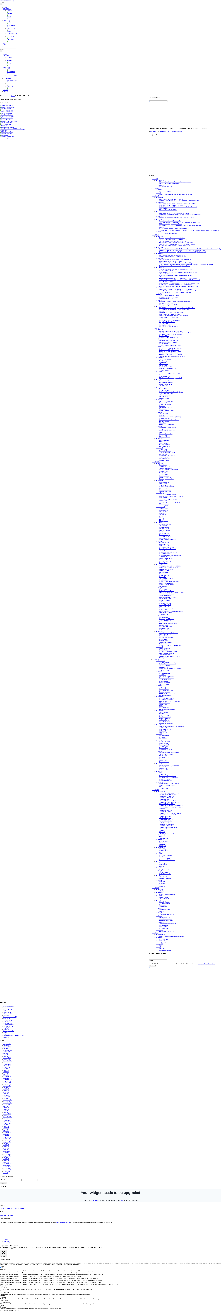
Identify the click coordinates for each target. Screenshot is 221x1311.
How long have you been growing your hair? (171, 592)
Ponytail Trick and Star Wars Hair (168, 469)
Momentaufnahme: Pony (166, 434)
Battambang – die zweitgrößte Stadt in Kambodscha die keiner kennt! (178, 207)
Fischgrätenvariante (164, 673)
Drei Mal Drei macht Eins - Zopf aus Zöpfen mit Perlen (174, 266)
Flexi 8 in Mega (163, 769)
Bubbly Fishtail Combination (167, 430)
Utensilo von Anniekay (165, 642)
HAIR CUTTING (12, 40)
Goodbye (161, 519)
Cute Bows (162, 713)
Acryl (160, 852)
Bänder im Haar (163, 743)
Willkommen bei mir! (165, 614)
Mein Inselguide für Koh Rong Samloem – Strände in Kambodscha (177, 203)
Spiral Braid (162, 516)
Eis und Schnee (163, 443)
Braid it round (163, 483)
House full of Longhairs (165, 407)
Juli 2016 (5, 1087)
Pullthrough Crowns (164, 538)
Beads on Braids (163, 511)
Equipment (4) (7, 1012)
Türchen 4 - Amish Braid (166, 829)
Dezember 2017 (7, 1061)
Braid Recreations (164, 606)
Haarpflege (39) (7, 1023)
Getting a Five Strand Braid (166, 424)
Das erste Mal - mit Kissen (166, 676)
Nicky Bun (162, 886)
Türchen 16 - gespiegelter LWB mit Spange (171, 805)
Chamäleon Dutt (163, 877)
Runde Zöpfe (163, 704)
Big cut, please (163, 365)
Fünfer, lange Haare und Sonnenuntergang (170, 611)
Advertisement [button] (4, 1300)
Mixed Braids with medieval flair (168, 281)
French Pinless (163, 639)
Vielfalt (161, 706)
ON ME (9, 22)
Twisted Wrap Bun (164, 903)
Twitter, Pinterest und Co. (166, 754)
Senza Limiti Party (164, 390)
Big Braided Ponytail (165, 586)
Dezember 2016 (7, 1079)
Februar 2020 (7, 1045)
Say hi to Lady (163, 454)
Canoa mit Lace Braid (165, 605)
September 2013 (7, 1140)
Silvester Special (163, 788)
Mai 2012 (6, 1160)
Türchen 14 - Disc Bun (165, 810)
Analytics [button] (2, 1295)
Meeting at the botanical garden (167, 518)
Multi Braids (162, 731)
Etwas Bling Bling (164, 707)
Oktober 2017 (7, 1064)
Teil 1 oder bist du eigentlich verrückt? (169, 502)
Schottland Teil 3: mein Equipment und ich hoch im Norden (175, 275)
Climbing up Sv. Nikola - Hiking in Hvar (170, 354)
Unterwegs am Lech (164, 692)
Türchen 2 (162, 832)
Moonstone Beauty (164, 600)
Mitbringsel (162, 846)
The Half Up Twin (164, 273)
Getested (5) (6, 1018)
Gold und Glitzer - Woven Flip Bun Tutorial (171, 807)
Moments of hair (163, 471)
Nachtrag (161, 857)
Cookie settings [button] (4, 1249)
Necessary (5, 1268)
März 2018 (6, 1056)
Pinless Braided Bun (164, 869)
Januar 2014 (6, 1134)
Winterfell (162, 808)
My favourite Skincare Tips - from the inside (171, 334)
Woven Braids (163, 449)
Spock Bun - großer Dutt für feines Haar (170, 221)
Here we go (162, 863)
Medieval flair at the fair (165, 384)
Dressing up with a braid (166, 583)
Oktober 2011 (7, 1168)
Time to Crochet (163, 457)
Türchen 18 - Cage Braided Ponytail (169, 802)
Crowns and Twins (164, 446)
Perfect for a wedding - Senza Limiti (169, 350)
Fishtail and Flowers (164, 575)
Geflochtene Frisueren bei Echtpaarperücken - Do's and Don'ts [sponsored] (179, 280)
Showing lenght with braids (166, 594)
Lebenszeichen (163, 738)
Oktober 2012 (7, 1154)
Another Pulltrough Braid (166, 578)
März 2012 (6, 1162)
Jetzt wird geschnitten (165, 620)
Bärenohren (162, 423)
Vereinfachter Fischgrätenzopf (167, 923)
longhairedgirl (163, 131)
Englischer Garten (164, 513)
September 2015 (7, 1103)
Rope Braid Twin (164, 208)
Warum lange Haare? (165, 595)
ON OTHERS (11, 25)
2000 (160, 773)
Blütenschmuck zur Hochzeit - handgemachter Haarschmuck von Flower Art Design (182, 250)
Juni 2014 (6, 1126)
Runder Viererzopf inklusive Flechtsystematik (171, 936)
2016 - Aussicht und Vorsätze (167, 452)
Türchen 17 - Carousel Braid (167, 804)
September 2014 (7, 1121)
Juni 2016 (6, 1089)
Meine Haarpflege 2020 (165, 186)
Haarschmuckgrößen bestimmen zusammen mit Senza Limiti (175, 194)
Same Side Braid (164, 488)
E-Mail (151, 960)
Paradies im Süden (164, 482)
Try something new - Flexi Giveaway (169, 373)
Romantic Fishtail (164, 460)
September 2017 (7, 1065)
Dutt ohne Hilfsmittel (165, 634)
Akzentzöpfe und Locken (166, 723)
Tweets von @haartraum (6, 1215)
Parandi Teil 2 (163, 760)
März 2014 (6, 1131)
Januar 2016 (6, 1096)
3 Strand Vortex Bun (165, 898)
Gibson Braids (163, 402)
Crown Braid (163, 441)
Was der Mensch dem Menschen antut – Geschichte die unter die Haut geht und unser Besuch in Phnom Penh (189, 230)
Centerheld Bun (163, 838)
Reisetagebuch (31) (8, 1031)
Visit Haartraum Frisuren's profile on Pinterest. (12, 1208)
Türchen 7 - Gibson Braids (166, 824)
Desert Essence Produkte (166, 699)
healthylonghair (172, 131)
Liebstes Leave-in (164, 735)
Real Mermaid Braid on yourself (168, 342)
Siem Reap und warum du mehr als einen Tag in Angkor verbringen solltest (179, 222)
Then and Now (163, 413)
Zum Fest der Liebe (164, 466)
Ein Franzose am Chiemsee (166, 303)
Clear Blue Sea (163, 364)
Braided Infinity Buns (165, 878)
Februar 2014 (7, 1132)
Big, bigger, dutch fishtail (166, 569)
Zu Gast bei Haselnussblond (167, 709)
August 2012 (7, 1156)
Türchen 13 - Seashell (165, 811)
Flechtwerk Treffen (164, 757)
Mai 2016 (6, 1090)
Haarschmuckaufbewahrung (167, 678)
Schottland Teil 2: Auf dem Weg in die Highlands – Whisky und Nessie (178, 286)
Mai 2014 (6, 1128)
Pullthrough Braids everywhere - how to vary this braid (174, 309)
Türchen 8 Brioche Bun (165, 821)
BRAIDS (9, 13)
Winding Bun (163, 906)
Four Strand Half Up (165, 561)
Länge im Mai (163, 589)
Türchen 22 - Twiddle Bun (166, 796)
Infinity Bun (162, 905)
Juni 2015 (6, 1107)
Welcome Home (163, 505)
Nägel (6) (6, 1028)
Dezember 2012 (7, 1152)
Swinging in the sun (164, 572)
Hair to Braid (163, 465)
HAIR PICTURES (12, 28)
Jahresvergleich (163, 746)
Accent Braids (163, 727)
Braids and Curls (164, 667)
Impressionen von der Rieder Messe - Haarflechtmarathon (175, 259)
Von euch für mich (164, 687)
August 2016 (7, 1086)
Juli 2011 (5, 1173)
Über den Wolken (164, 684)
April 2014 (6, 1129)
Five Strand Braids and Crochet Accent (170, 555)
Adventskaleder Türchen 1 (166, 833)
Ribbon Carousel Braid (165, 546)
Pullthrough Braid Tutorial (166, 547)
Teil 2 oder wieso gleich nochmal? (168, 499)
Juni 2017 (6, 1070)
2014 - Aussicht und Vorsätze (167, 785)
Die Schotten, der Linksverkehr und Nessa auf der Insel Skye (176, 263)
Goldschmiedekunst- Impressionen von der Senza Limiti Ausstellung (178, 278)
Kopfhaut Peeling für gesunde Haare (169, 183)
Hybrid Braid (163, 435)
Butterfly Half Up (164, 570)
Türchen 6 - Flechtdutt (165, 825)
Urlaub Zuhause (163, 712)
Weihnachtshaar (163, 474)
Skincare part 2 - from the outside (168, 326)
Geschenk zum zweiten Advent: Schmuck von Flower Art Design (177, 244)
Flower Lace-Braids (164, 741)
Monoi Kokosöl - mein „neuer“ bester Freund (171, 496)
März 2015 (6, 1112)
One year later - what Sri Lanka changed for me (172, 356)
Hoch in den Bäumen (165, 374)
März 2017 (6, 1075)
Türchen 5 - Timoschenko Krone (168, 827)
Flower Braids (163, 560)
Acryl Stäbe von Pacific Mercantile (168, 633)
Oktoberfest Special (164, 703)
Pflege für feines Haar (165, 524)
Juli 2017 (5, 1068)
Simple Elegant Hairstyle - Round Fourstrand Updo (173, 228)
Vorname (151, 957)
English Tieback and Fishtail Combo (169, 420)
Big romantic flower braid (166, 401)
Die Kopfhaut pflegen (165, 695)
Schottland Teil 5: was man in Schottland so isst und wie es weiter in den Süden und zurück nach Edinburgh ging (190, 249)
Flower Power (163, 759)
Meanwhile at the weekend (166, 584)
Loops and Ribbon (164, 528)
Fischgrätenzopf (163, 925)
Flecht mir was (163, 409)
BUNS (9, 17)
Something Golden (164, 858)
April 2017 (6, 1073)
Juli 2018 (5, 1053)
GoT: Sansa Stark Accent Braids (168, 623)
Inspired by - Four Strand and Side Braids (170, 337)
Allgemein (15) (7, 1007)
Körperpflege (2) (8, 1026)
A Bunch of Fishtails (165, 404)
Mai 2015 (6, 1109)
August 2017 (7, 1067)
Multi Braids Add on (165, 729)
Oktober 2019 (7, 1047)
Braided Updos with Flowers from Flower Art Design (174, 213)
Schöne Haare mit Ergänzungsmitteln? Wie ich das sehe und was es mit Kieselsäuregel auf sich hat (186, 264)
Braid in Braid (163, 732)
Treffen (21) (6, 1032)
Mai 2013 (6, 1146)
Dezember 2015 (7, 1098)
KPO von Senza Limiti (165, 626)
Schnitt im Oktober (164, 682)
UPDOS (9, 10)
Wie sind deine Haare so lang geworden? (170, 378)
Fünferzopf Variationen (165, 855)
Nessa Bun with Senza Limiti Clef (168, 340)
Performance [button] (3, 1291)
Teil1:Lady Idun (163, 650)
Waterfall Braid (163, 323)
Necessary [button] (3, 1266)
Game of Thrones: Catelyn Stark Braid (169, 701)
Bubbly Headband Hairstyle (167, 367)
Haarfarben (162, 532)
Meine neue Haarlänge (165, 191)
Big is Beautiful (163, 396)
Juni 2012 (6, 1159)
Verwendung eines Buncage (167, 914)
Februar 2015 (7, 1114)
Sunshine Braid (163, 625)
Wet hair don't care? (164, 437)
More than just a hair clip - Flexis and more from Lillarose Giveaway (178, 272)
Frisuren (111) (7, 1015)
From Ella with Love (165, 490)
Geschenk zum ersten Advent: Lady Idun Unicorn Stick (174, 245)
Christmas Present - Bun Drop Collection (170, 331)
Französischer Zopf (164, 928)
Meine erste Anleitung (165, 950)
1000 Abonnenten (164, 822)
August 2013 (7, 1142)
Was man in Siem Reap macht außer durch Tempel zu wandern (176, 217)
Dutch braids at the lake (165, 381)
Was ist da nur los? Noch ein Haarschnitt (170, 345)
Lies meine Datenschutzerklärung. (207, 964)
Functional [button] (3, 1286)
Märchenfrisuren (163, 843)
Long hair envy (163, 497)
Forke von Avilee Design (166, 629)
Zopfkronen (162, 514)
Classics (161, 891)
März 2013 (6, 1149)
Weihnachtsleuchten (164, 665)
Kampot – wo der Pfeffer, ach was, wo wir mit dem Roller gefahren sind (179, 200)
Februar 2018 (7, 1058)
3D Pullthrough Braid (165, 536)
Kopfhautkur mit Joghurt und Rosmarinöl (170, 668)
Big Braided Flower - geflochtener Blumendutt (172, 255)
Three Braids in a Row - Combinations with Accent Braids (175, 333)
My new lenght (163, 343)
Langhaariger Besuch (165, 598)
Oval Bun (162, 883)
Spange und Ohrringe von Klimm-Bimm (170, 645)
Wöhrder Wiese (163, 508)
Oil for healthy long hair (165, 382)
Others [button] (2, 1305)
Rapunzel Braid (163, 850)
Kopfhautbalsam (163, 681)
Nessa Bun (162, 737)
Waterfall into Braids (165, 787)
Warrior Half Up (163, 429)
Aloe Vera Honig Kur (165, 818)
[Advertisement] (157, 164)
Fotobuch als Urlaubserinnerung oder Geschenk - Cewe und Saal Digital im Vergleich (182, 252)
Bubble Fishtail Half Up (165, 558)
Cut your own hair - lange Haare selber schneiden (172, 241)
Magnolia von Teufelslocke (166, 637)
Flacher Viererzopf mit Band (167, 894)
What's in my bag (164, 670)
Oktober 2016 (7, 1082)
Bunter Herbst (163, 500)
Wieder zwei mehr (164, 504)
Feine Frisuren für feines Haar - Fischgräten (171, 199)
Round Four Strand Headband (167, 549)
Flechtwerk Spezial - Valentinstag (168, 777)
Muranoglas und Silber (165, 749)
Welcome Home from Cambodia (168, 233)
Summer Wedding (164, 388)
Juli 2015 (5, 1106)
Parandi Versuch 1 (164, 762)
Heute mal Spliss (164, 689)
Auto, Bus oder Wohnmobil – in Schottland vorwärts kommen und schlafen (179, 291)
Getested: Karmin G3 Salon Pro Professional (171, 726)
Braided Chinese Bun (165, 874)
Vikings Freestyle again (165, 468)
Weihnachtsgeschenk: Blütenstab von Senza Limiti (173, 239)
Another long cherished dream (167, 597)
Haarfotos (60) (7, 1021)
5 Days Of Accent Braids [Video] (168, 317)
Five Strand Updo (164, 580)
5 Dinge (161, 866)
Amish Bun (162, 675)
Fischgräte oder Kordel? (165, 780)
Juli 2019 (5, 1048)
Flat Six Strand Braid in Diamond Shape (170, 320)
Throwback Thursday (165, 654)
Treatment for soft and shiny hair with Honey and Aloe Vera (175, 269)
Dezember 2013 (7, 1135)
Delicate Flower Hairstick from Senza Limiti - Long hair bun (175, 289)
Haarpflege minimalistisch (166, 479)
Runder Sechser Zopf (165, 477)
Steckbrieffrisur (163, 872)
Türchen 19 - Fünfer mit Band (167, 801)
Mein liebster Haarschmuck (166, 690)
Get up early (162, 472)
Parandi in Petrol (163, 748)
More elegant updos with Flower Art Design (171, 205)
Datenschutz (6, 1243)
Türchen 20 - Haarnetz (165, 799)
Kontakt (5, 1239)
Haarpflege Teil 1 (164, 745)
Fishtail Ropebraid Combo (166, 410)
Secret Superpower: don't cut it (167, 361)
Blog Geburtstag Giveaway (166, 653)
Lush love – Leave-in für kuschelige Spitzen (171, 392)
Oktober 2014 (7, 1120)
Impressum (6, 1241)
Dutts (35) (6, 1010)
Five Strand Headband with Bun (168, 552)
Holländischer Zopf (164, 917)
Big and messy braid (164, 458)
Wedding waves (163, 521)
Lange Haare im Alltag (165, 766)
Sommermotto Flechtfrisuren (167, 860)
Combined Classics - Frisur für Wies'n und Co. (172, 261)
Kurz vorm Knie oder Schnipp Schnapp (170, 416)
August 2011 (6, 1171)
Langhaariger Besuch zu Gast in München (170, 348)
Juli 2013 (5, 1143)
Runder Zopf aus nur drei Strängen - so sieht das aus (173, 315)
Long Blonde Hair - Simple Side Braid (169, 314)
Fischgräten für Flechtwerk (166, 486)
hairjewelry (180, 131)
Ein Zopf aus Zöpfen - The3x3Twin (169, 305)
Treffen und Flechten (165, 679)
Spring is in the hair (164, 418)
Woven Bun (162, 942)
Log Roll (161, 415)
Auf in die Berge (164, 720)
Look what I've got (164, 535)
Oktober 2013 (7, 1138)
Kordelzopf (162, 948)
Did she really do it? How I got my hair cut (171, 353)
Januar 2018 (6, 1059)
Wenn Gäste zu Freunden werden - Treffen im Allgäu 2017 (175, 292)
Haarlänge (162, 844)
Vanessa (13, 96)
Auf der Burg (163, 525)
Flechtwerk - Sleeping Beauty (167, 776)
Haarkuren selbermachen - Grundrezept (170, 656)
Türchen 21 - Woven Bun (166, 797)
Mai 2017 (6, 1072)
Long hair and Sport (164, 376)
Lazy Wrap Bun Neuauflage (167, 698)
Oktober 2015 (7, 1101)
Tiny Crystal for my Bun (166, 393)
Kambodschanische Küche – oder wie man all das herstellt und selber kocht (179, 214)
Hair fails (161, 432)
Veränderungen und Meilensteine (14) (13, 1035)
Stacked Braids (163, 640)
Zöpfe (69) (6, 1037)
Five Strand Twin (164, 336)
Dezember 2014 (7, 1117)
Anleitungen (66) (8, 1009)
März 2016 (6, 1093)
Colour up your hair (164, 718)
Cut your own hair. (164, 421)
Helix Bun (162, 881)
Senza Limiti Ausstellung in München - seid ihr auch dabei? (175, 284)
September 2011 (7, 1170)
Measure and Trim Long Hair (167, 455)
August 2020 (7, 1044)
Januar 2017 (6, 1078)
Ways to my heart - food (165, 485)
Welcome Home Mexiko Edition (168, 210)
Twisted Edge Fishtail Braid (167, 662)
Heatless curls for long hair (166, 298)
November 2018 (7, 1050)
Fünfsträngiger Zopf (164, 902)
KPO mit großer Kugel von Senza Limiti (170, 224)
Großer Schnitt (163, 755)
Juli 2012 (5, 1157)
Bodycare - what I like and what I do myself (171, 312)
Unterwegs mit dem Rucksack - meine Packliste (172, 238)
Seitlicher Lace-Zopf (165, 841)
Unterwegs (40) (7, 1034)
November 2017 (7, 1062)
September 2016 (7, 1084)
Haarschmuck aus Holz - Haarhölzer (169, 567)
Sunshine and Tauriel (165, 444)
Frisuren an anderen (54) (10, 1017)
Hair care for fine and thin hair (167, 368)
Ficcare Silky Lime (164, 779)
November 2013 (7, 1137)
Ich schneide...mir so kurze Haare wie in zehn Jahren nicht (175, 182)
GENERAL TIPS (12, 33)
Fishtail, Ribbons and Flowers (167, 539)
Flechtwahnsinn (163, 617)
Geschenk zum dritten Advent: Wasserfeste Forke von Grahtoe (176, 242)
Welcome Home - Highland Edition (169, 295)
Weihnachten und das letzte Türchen (169, 793)
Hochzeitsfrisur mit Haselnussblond (169, 752)
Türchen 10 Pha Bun (165, 816)
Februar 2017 (7, 1076)
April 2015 (6, 1110)
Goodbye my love (164, 476)
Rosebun (161, 945)
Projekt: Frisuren (163, 864)
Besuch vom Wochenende (166, 622)
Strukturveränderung (165, 717)
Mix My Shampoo (164, 527)
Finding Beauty (163, 563)
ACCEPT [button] (12, 1249)
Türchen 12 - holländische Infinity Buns (170, 813)
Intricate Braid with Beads (166, 591)
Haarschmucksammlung (165, 608)
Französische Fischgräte (165, 612)
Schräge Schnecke (164, 715)
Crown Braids (163, 574)
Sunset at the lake (164, 542)
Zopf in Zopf (162, 774)
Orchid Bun (162, 836)
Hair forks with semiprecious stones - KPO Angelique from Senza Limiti (179, 283)
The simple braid (164, 385)
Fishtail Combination (165, 451)
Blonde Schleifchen (164, 648)
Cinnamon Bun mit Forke (166, 920)
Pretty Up (162, 406)
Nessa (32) (6, 1029)
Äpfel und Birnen (164, 440)
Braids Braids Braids (165, 491)
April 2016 (6, 1092)
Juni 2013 (6, 1145)
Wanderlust (162, 550)
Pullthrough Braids (164, 553)
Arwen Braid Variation (165, 919)
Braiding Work (163, 768)
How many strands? (164, 530)
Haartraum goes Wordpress (166, 619)
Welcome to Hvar (164, 370)
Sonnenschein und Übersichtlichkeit (169, 765)
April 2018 (6, 1054)
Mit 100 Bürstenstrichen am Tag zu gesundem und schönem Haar (177, 308)
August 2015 (7, 1104)
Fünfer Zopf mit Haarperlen (166, 270)
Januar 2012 (6, 1165)
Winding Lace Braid (164, 909)
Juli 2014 (5, 1124)
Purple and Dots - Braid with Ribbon (169, 581)
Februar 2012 (7, 1163)
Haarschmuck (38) (8, 1024)
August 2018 (7, 1051)
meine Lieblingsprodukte (63, 1222)
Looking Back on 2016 (165, 325)
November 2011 (7, 1166)
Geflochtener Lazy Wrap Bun (167, 931)
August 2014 (7, 1123)
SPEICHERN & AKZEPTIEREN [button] (9, 1310)
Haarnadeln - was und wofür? (167, 427)
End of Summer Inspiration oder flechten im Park (172, 256)
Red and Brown (163, 510)
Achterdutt (162, 911)
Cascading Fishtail (164, 628)
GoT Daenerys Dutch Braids (167, 693)
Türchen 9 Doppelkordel (166, 819)
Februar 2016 (7, 1095)
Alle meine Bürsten (164, 395)
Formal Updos (163, 609)
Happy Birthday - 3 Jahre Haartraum (169, 783)
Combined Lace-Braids (165, 544)
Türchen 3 (162, 830)
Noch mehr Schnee (164, 636)
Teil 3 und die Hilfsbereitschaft (167, 494)
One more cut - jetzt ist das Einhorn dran (170, 351)
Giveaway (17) (7, 1020)
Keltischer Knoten (164, 897)
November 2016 (7, 1081)
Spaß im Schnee (163, 643)
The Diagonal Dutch (165, 359)
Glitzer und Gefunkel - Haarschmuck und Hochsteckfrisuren (175, 301)
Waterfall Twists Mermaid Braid (168, 794)
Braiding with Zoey (164, 398)
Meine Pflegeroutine (164, 849)
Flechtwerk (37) (7, 1014)
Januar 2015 (6, 1115)
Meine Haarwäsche (164, 721)
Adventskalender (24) (9, 1006)
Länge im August (164, 533)
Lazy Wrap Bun (163, 939)
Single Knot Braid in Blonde (167, 322)
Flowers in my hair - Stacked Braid (168, 297)
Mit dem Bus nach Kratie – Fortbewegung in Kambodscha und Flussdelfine (180, 225)
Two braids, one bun (165, 556)
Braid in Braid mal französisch (167, 664)
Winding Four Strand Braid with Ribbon (170, 566)
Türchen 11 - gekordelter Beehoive (168, 815)
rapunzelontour (154, 131)
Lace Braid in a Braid (165, 603)
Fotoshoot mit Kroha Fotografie (168, 651)
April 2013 (6, 1148)
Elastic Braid (162, 362)
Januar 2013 (6, 1151)
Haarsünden (162, 577)
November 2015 (7, 1100)
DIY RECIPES (11, 36)
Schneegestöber (163, 657)
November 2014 (7, 1118)
